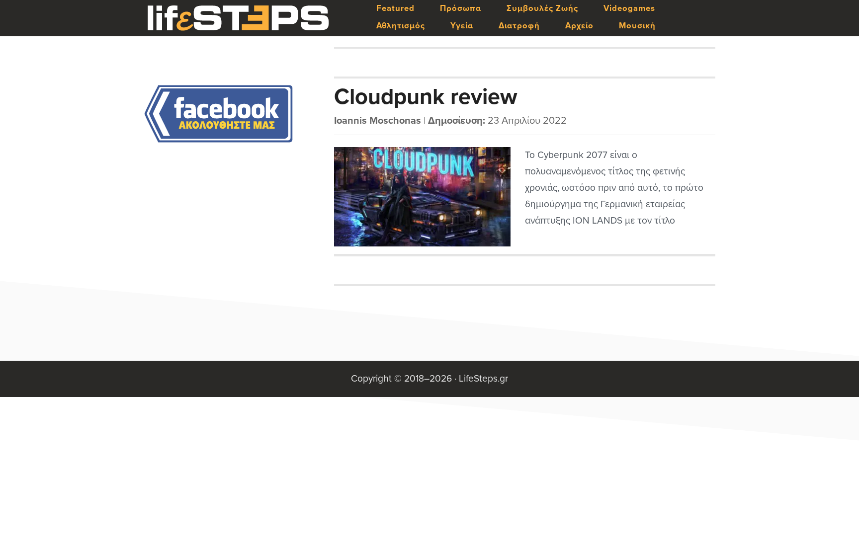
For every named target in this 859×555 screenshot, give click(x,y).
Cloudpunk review (425, 96)
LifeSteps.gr (238, 18)
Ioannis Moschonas (377, 121)
